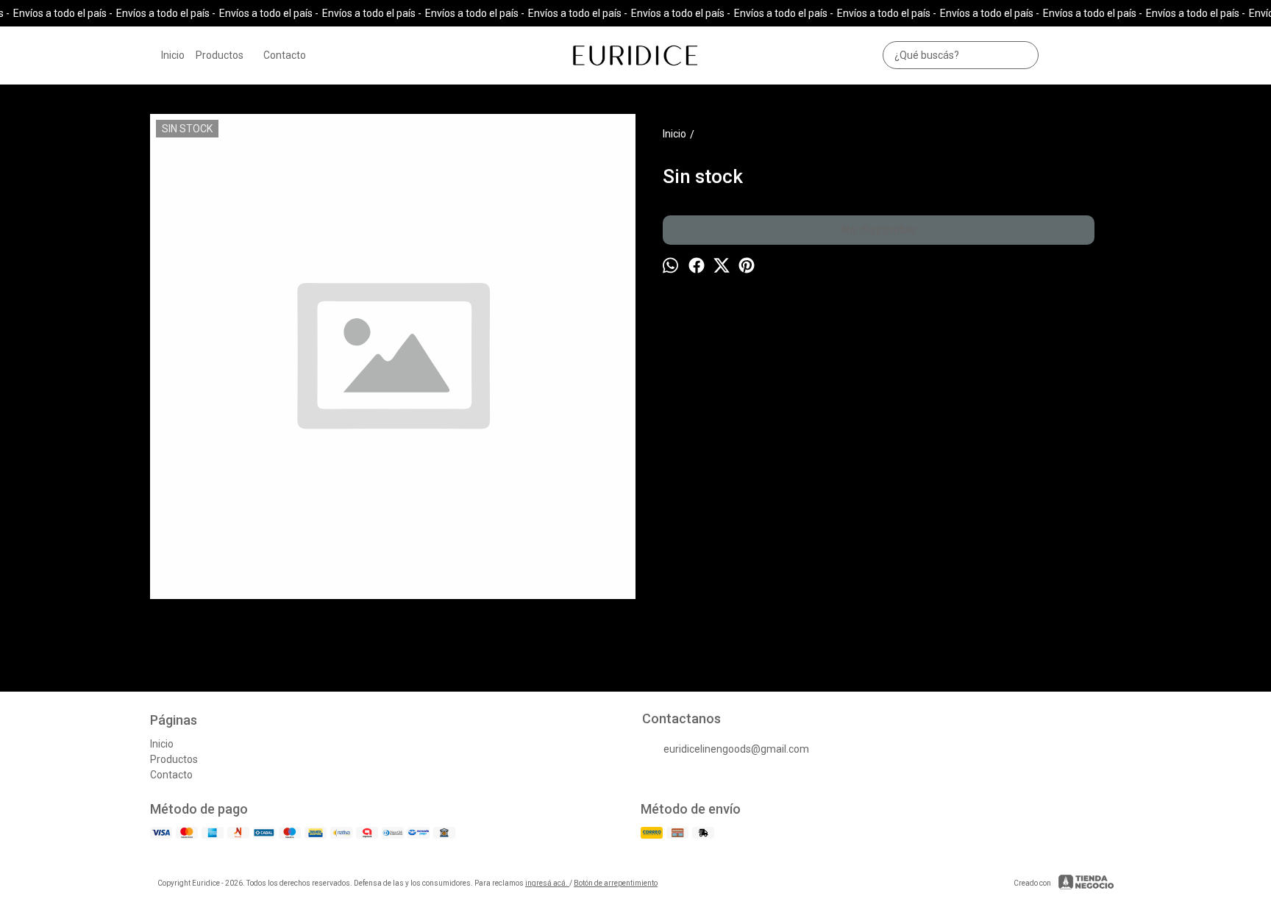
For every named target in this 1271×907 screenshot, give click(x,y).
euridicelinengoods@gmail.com (736, 749)
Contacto (284, 55)
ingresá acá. (547, 883)
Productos (219, 55)
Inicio (173, 55)
